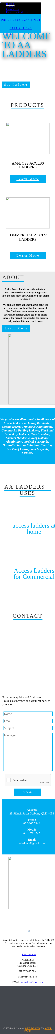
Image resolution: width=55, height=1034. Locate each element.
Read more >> (29, 954)
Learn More (27, 179)
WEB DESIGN (32, 1028)
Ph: (4, 19)
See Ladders (16, 84)
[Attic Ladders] (0, 1)
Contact (10, 34)
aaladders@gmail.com (32, 982)
